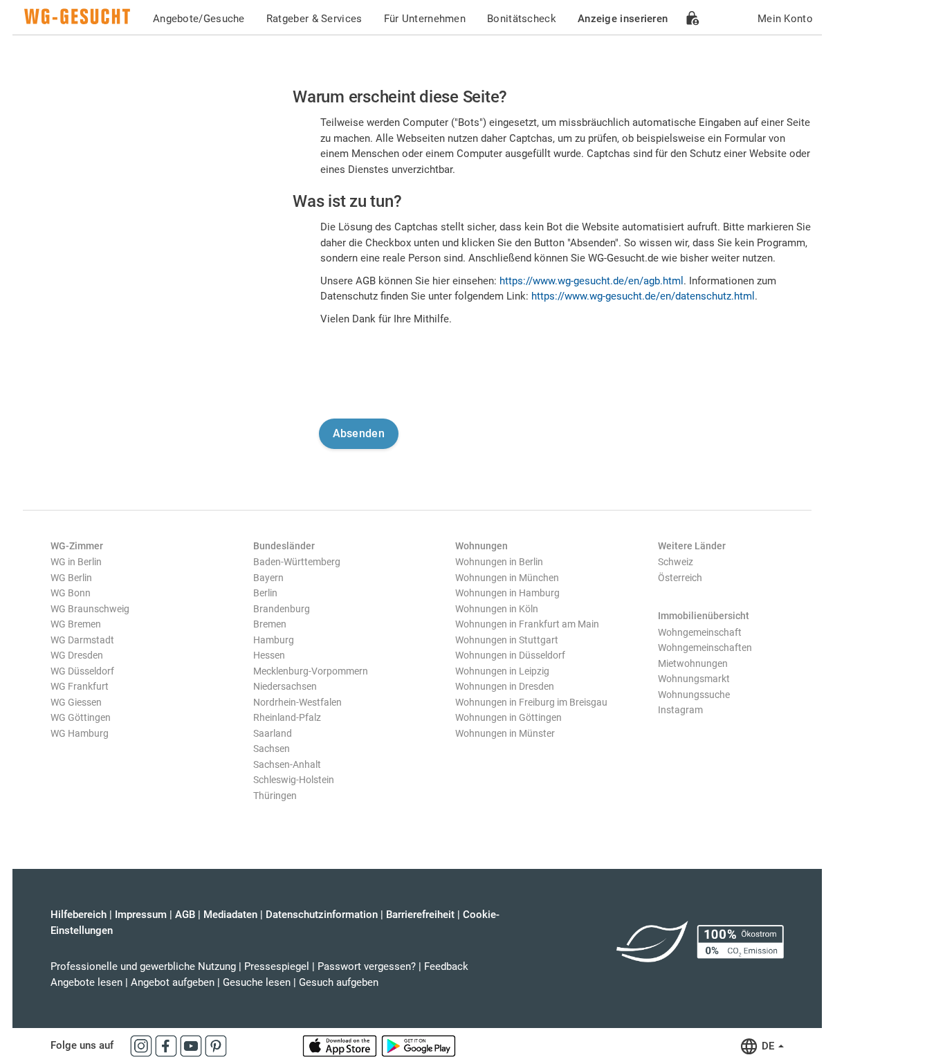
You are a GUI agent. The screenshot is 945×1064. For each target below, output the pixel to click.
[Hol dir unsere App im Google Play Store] (418, 1045)
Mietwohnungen (693, 663)
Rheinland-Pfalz (287, 717)
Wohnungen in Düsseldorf (510, 655)
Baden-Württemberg (296, 561)
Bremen (269, 624)
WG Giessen (76, 702)
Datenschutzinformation (322, 914)
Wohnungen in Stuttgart (506, 639)
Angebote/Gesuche (199, 18)
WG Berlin (71, 577)
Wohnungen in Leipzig (502, 671)
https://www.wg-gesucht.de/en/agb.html (591, 281)
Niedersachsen (285, 686)
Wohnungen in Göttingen (508, 717)
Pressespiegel (276, 966)
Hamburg (273, 639)
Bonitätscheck (521, 18)
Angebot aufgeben (172, 982)
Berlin (265, 592)
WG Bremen (76, 624)
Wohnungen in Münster (505, 733)
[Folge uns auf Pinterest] (216, 1045)
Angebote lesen (86, 982)
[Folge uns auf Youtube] (192, 1045)
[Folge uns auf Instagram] (142, 1045)
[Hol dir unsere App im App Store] (341, 1045)
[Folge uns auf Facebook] (167, 1045)
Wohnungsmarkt (694, 678)
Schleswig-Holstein (293, 779)
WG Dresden (77, 655)
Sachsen (271, 748)
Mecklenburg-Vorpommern (310, 671)
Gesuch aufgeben (338, 982)
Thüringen (275, 795)
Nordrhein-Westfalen (297, 702)
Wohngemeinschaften (705, 647)
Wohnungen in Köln (496, 608)
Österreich (680, 577)
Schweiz (675, 561)
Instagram (680, 709)
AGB (185, 914)
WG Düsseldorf (82, 671)
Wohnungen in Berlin (499, 561)
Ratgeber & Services (314, 18)
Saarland (272, 733)
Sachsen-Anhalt (287, 764)
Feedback (446, 966)
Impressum (141, 914)
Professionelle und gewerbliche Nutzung (143, 966)
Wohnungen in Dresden (504, 686)
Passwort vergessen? (367, 966)
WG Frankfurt (80, 686)
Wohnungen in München (507, 577)
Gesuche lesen (257, 982)
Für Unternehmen (425, 18)
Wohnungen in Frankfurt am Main (527, 624)
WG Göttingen (81, 717)
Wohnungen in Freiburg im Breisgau (531, 702)
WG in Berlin (76, 561)
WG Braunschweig (90, 608)
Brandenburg (281, 608)
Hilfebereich (79, 914)
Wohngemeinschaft (700, 632)
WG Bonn (71, 592)
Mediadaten (230, 914)
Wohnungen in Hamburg (507, 592)
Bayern (268, 577)
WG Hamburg (80, 733)
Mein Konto (785, 18)
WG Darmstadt (82, 639)
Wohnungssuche (694, 694)
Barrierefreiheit (420, 914)
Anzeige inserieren (623, 18)
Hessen (269, 655)
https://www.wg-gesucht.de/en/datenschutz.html (643, 296)
